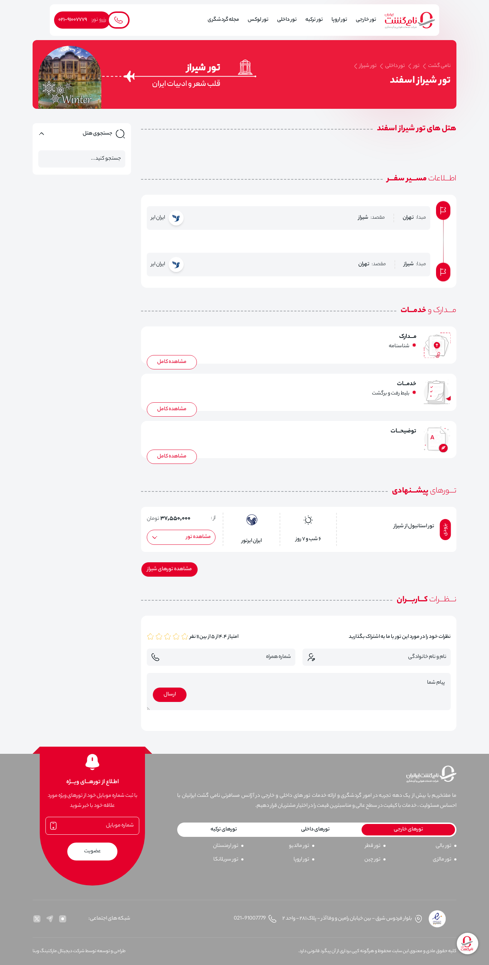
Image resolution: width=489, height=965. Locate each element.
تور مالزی (442, 859)
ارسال (170, 694)
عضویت (92, 851)
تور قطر (373, 846)
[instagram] (62, 919)
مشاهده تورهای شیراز (169, 569)
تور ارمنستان (225, 846)
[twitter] (37, 919)
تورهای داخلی (315, 829)
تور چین (372, 859)
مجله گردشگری (223, 20)
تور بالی (443, 846)
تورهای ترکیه (223, 829)
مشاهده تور (198, 537)
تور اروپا (301, 859)
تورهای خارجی (408, 829)
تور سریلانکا (225, 859)
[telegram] (49, 919)
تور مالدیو (299, 846)
